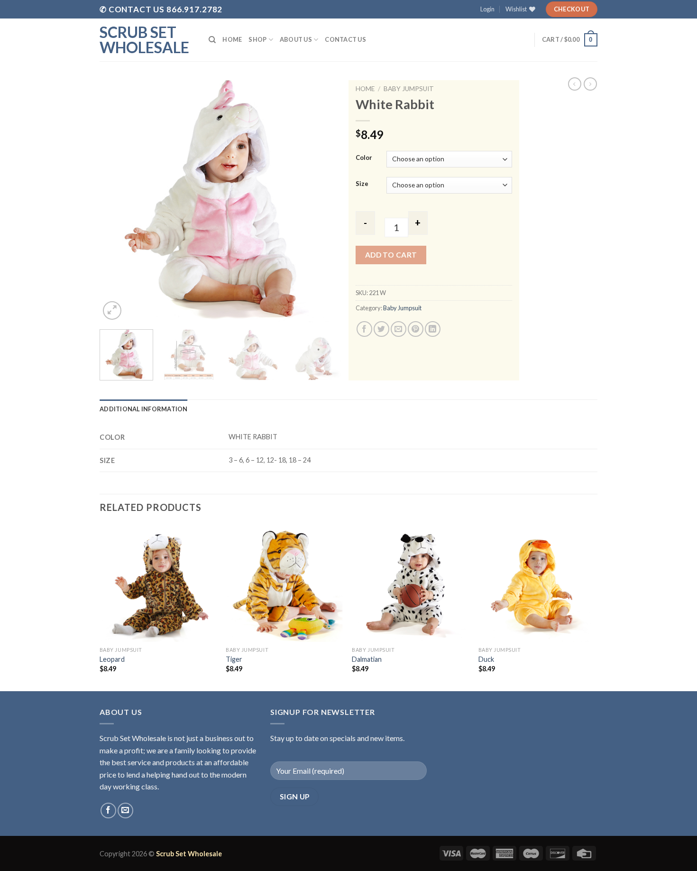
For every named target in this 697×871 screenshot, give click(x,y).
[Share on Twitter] (381, 329)
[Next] (324, 201)
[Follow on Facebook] (108, 810)
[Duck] (537, 583)
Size (362, 184)
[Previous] (116, 201)
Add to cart (391, 254)
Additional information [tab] (144, 409)
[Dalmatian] (410, 583)
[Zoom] (112, 310)
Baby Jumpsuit (409, 89)
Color (364, 158)
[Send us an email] (125, 810)
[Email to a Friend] (398, 329)
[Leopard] (158, 583)
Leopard (112, 659)
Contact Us (345, 39)
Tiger (234, 659)
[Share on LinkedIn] (432, 329)
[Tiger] (284, 583)
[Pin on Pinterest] (415, 329)
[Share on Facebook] (364, 329)
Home (232, 39)
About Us (296, 39)
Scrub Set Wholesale (144, 40)
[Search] (212, 40)
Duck (486, 659)
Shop (257, 39)
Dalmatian (367, 659)
